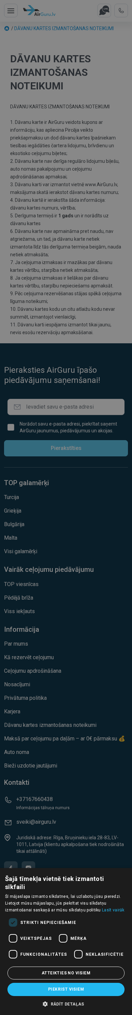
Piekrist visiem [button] (66, 989)
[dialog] (66, 941)
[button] (66, 1003)
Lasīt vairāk (113, 910)
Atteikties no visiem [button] (66, 973)
